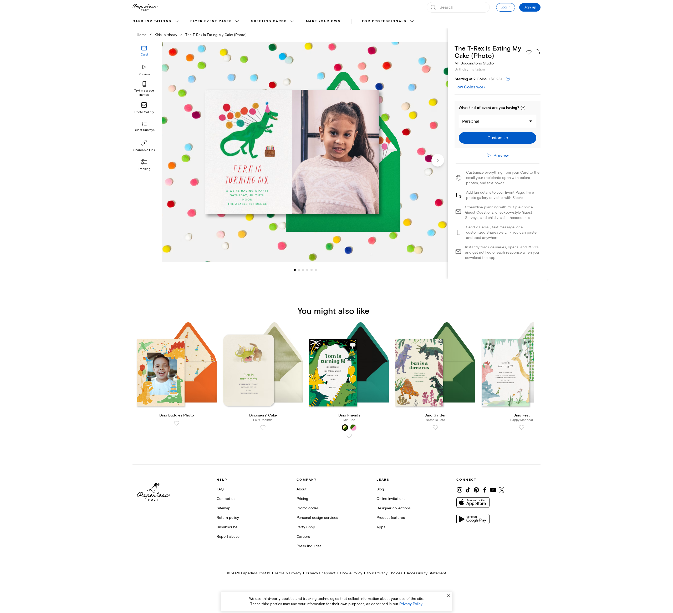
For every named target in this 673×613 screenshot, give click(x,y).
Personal (470, 121)
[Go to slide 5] (307, 270)
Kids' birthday (166, 35)
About (302, 489)
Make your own (323, 21)
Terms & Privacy (288, 573)
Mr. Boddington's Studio (474, 63)
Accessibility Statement (426, 573)
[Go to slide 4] (303, 270)
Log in (506, 7)
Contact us (226, 498)
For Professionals (384, 21)
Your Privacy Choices (384, 573)
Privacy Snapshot (320, 573)
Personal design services (317, 517)
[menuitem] (156, 21)
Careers (303, 536)
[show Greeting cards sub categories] (292, 21)
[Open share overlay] (537, 51)
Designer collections (393, 508)
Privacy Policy (410, 604)
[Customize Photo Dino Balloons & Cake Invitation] (305, 152)
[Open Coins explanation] (508, 79)
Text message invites (144, 93)
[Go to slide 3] (299, 270)
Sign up (529, 7)
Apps (380, 527)
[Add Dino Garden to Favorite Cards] (435, 427)
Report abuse (228, 536)
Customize (497, 137)
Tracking (144, 169)
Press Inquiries (309, 546)
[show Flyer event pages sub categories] (237, 21)
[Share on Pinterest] (476, 490)
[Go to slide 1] (295, 270)
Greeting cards (269, 21)
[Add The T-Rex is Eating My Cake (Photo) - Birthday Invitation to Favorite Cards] (529, 52)
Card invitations (151, 21)
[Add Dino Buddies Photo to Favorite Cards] (177, 423)
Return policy (228, 517)
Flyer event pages (211, 21)
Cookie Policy (351, 573)
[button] (523, 107)
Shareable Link (144, 150)
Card (144, 55)
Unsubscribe (227, 527)
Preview (144, 74)
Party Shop (306, 527)
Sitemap (224, 508)
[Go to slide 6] (311, 270)
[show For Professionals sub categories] (412, 21)
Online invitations (390, 498)
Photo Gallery (144, 112)
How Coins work (470, 87)
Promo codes (308, 508)
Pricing (302, 498)
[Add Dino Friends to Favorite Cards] (349, 436)
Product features (390, 517)
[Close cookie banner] (448, 595)
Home (141, 35)
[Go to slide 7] (316, 270)
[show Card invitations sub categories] (177, 21)
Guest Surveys (144, 130)
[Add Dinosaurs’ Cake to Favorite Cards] (263, 427)
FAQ (220, 489)
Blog (380, 489)
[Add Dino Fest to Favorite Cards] (521, 427)
